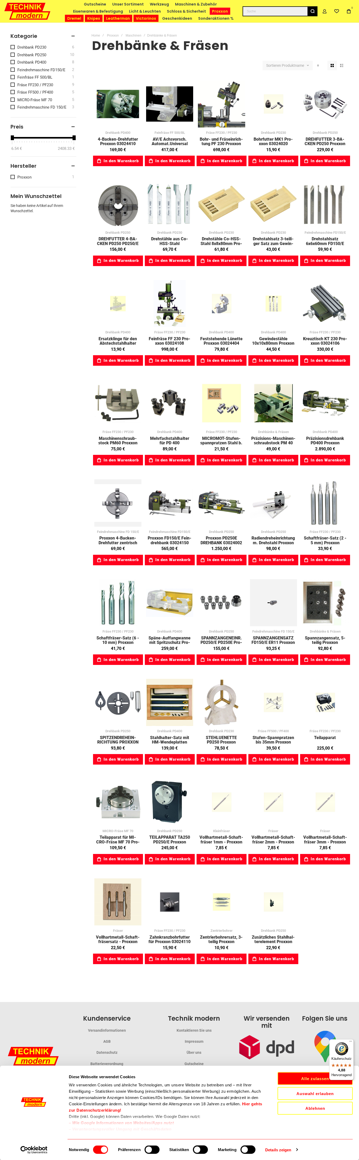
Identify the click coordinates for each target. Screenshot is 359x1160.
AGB (107, 1041)
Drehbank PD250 (325, 133)
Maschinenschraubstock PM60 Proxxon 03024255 (117, 403)
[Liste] (341, 65)
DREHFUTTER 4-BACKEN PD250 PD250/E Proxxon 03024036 (117, 203)
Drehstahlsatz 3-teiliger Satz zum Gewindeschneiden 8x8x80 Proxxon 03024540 (273, 203)
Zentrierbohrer (222, 931)
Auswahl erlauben (315, 1093)
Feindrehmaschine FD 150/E (118, 532)
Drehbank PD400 (117, 133)
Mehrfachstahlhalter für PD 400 (169, 403)
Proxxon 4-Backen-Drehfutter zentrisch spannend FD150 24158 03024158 (117, 502)
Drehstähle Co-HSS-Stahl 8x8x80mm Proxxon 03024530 (221, 203)
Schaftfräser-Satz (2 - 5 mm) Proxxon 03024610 (325, 502)
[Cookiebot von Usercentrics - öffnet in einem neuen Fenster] (34, 1150)
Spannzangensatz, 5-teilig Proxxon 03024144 (325, 602)
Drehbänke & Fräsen (273, 432)
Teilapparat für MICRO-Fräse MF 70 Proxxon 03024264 (117, 802)
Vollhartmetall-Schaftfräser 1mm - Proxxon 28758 (221, 802)
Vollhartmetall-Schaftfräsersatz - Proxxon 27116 (117, 901)
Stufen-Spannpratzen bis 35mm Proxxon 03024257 (273, 702)
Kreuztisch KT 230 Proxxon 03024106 (325, 303)
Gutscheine (194, 1064)
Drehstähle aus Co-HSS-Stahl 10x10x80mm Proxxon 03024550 (169, 203)
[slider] (12, 137)
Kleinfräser (221, 831)
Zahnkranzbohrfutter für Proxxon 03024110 (169, 901)
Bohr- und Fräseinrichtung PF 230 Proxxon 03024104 (221, 104)
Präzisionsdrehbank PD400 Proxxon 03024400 (325, 403)
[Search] (312, 11)
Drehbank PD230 (273, 133)
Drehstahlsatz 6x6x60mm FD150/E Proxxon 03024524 (325, 203)
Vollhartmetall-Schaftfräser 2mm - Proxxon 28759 (273, 802)
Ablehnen (315, 1108)
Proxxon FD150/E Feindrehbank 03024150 (169, 502)
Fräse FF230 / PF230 (221, 133)
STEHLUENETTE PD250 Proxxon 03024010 (221, 702)
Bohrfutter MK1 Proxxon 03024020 (273, 104)
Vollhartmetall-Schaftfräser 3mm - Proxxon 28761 (325, 802)
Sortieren (273, 65)
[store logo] (28, 11)
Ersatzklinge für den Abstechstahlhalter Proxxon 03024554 (117, 303)
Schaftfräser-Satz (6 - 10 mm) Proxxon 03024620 (117, 602)
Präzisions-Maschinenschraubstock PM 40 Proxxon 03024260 (273, 403)
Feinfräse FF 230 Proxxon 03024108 (169, 303)
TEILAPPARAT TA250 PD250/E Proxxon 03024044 (169, 802)
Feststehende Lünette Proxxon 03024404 (221, 303)
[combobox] (280, 11)
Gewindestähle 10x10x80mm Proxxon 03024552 (273, 303)
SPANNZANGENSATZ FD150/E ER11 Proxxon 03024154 (273, 602)
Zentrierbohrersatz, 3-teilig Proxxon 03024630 (221, 901)
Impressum (194, 1041)
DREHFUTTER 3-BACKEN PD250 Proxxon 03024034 (325, 104)
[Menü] (350, 1042)
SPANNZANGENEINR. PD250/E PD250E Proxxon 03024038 (221, 602)
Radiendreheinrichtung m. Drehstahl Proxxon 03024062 (273, 502)
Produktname (293, 65)
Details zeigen (278, 1149)
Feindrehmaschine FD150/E (325, 233)
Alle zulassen (315, 1078)
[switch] (152, 1150)
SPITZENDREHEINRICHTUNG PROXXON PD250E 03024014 (117, 702)
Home (95, 35)
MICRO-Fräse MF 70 (117, 831)
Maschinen (133, 35)
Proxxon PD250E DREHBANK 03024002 (221, 502)
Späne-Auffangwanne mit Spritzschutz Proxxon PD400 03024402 (169, 602)
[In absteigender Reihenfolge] (318, 65)
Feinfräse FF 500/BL (170, 133)
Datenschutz (106, 1052)
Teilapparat (325, 702)
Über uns (194, 1052)
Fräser (273, 831)
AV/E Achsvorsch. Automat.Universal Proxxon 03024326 (169, 104)
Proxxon (113, 35)
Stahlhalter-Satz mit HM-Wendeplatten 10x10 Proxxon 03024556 (169, 702)
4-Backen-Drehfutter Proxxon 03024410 (117, 104)
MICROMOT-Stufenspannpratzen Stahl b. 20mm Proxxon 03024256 (221, 403)
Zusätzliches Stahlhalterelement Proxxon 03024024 (273, 901)
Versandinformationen (107, 1030)
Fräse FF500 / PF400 (273, 731)
